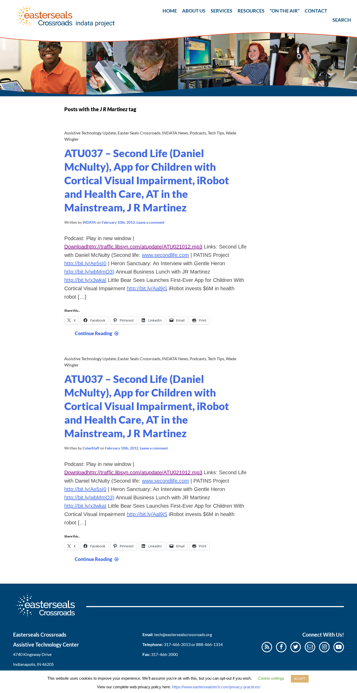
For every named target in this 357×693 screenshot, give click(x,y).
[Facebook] (281, 646)
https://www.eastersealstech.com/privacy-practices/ (216, 687)
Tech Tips (216, 132)
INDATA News (175, 132)
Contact (316, 11)
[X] (295, 646)
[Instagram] (324, 646)
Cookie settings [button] (271, 678)
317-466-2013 (177, 644)
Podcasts (198, 132)
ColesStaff (91, 448)
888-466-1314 (209, 644)
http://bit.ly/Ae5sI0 (85, 263)
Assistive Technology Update (90, 132)
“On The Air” (285, 11)
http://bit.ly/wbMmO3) (89, 272)
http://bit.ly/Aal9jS (147, 288)
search (337, 10)
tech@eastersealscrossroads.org (183, 634)
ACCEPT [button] (300, 678)
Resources (251, 11)
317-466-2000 (164, 654)
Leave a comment (150, 222)
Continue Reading (97, 333)
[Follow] (310, 646)
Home (170, 11)
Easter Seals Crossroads (139, 132)
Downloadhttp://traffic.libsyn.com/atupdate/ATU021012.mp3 (133, 247)
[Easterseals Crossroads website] (49, 618)
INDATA (89, 222)
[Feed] (267, 646)
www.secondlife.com (165, 255)
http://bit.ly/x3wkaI (85, 280)
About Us (193, 11)
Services (221, 11)
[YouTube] (339, 646)
